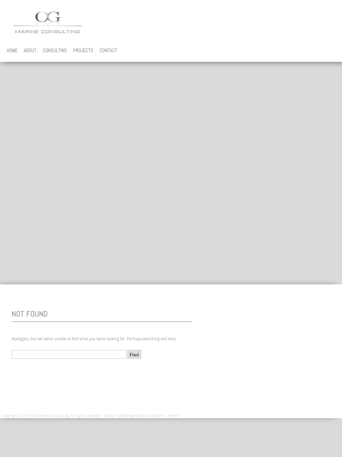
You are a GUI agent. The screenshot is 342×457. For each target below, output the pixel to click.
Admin (173, 415)
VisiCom (157, 415)
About (30, 51)
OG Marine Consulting (47, 22)
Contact (108, 51)
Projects (83, 51)
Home (12, 51)
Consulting (55, 51)
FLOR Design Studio (131, 415)
